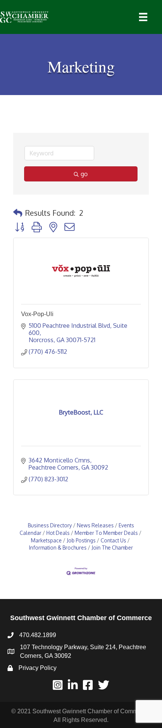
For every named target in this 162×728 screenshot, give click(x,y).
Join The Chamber (112, 547)
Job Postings (81, 540)
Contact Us (113, 540)
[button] (17, 213)
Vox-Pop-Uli (37, 314)
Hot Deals (58, 533)
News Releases (95, 525)
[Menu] (143, 17)
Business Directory (50, 525)
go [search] (84, 174)
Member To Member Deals (106, 533)
